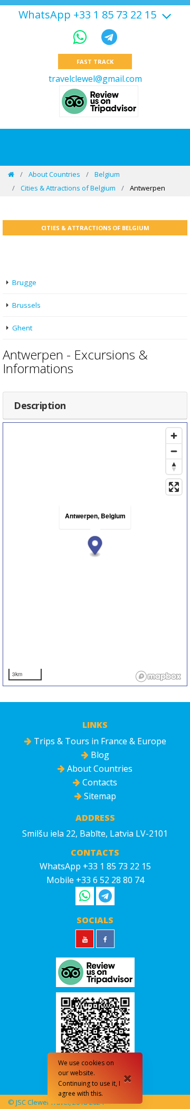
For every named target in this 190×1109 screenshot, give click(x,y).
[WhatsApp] (82, 37)
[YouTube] (84, 939)
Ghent (22, 328)
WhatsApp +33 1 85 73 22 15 (87, 15)
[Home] (11, 174)
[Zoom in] (174, 435)
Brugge (24, 282)
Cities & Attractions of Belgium (68, 188)
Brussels (26, 305)
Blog (99, 755)
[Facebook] (105, 939)
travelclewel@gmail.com (95, 78)
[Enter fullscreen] (174, 487)
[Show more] (165, 14)
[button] (95, 546)
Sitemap (99, 796)
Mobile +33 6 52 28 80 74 (95, 880)
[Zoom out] (174, 451)
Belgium (107, 174)
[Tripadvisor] (98, 101)
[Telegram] (109, 37)
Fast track (95, 61)
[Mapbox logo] (158, 676)
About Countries (54, 174)
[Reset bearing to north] (174, 466)
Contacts (98, 782)
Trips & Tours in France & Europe (99, 741)
